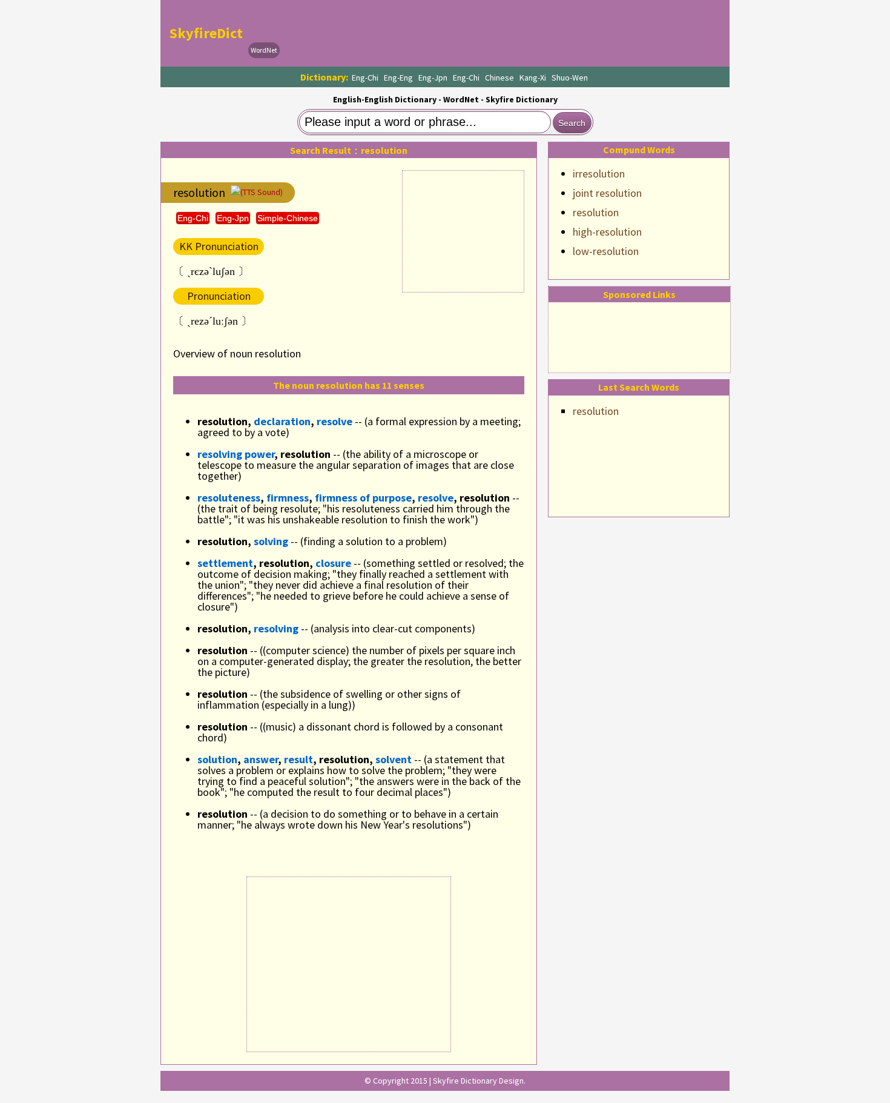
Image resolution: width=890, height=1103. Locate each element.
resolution (596, 212)
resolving (276, 628)
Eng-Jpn (432, 77)
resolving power (235, 454)
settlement (225, 563)
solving (271, 541)
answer (260, 759)
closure (333, 563)
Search (571, 123)
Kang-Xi (532, 77)
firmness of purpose (363, 498)
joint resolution (607, 193)
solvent (393, 759)
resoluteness (228, 498)
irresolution (599, 174)
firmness (287, 498)
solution (217, 759)
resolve (334, 421)
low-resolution (606, 251)
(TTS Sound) (261, 192)
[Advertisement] (503, 33)
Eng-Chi (365, 77)
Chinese (499, 77)
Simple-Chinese (287, 218)
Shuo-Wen (570, 77)
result (298, 759)
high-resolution (607, 232)
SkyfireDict (206, 33)
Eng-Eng (398, 77)
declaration (282, 421)
